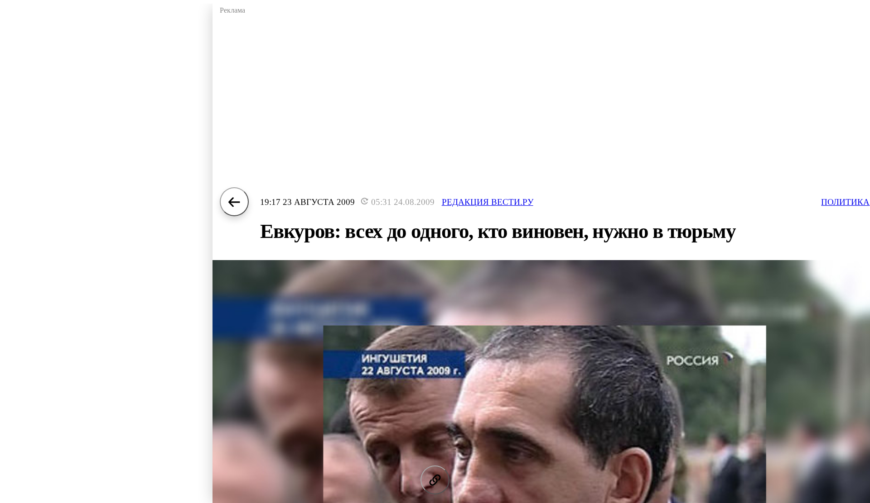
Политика (845, 202)
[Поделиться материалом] (435, 479)
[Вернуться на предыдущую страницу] (234, 201)
